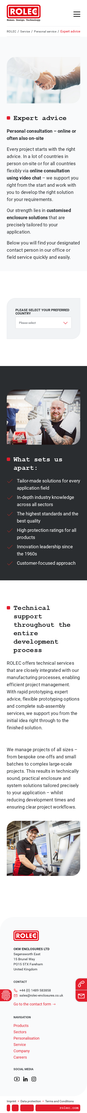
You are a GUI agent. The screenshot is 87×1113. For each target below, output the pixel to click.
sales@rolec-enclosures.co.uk (41, 995)
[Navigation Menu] (76, 14)
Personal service (45, 31)
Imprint (11, 1101)
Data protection (30, 1101)
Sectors (20, 1032)
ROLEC (11, 31)
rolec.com (69, 1108)
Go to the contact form (32, 1004)
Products (21, 1026)
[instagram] (33, 1079)
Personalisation (26, 1038)
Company (22, 1051)
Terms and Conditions (59, 1101)
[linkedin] (25, 1079)
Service (25, 31)
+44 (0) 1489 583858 (35, 990)
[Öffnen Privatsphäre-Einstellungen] (6, 995)
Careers (20, 1057)
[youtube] (17, 1079)
